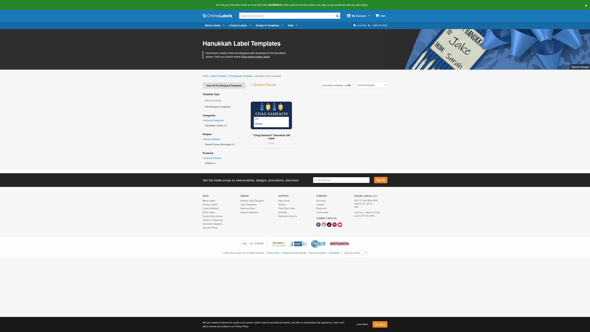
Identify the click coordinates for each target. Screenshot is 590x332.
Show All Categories (214, 120)
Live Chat (361, 25)
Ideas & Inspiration (249, 212)
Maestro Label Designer (252, 200)
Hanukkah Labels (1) (216, 125)
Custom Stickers (210, 208)
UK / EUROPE (257, 243)
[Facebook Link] (318, 224)
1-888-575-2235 (379, 25)
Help (290, 25)
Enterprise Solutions (212, 223)
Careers (320, 204)
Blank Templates (213, 100)
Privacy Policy (273, 252)
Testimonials (322, 212)
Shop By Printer (210, 227)
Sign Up (381, 180)
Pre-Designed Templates (241, 75)
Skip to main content (11, 2)
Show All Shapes (212, 139)
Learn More (362, 324)
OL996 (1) (210, 163)
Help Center (284, 200)
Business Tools (247, 208)
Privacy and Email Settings (294, 252)
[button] (279, 243)
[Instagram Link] (324, 224)
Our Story (321, 200)
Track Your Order (286, 208)
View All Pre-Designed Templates (224, 85)
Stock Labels (209, 212)
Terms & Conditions (317, 252)
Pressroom (321, 208)
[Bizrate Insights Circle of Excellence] (324, 240)
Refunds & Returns (287, 216)
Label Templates (218, 75)
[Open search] (337, 16)
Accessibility (334, 252)
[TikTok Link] (329, 224)
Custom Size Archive (213, 216)
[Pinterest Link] (334, 224)
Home (205, 75)
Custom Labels (238, 25)
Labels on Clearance (213, 219)
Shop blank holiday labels (256, 56)
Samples (282, 212)
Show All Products (213, 158)
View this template (580, 66)
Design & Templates (267, 25)
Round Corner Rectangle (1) (219, 144)
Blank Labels (212, 25)
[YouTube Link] (340, 224)
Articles (281, 204)
